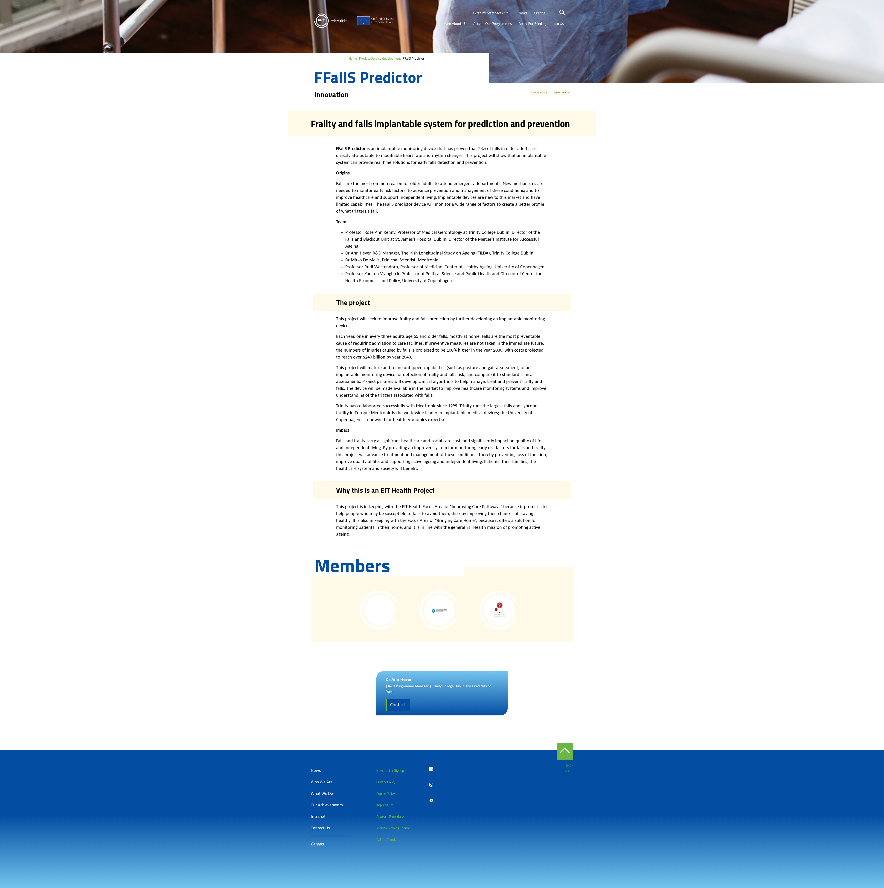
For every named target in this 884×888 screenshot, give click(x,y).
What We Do (322, 793)
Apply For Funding (533, 23)
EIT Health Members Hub (488, 13)
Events (539, 13)
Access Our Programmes (492, 23)
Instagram (431, 785)
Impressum (384, 805)
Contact (397, 705)
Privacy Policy (385, 782)
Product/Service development (380, 58)
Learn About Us (454, 23)
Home (353, 58)
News (522, 13)
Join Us (558, 23)
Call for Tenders (388, 839)
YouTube (431, 800)
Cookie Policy (385, 793)
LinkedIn (431, 769)
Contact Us (320, 828)
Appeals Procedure (390, 816)
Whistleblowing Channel (393, 828)
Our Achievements (327, 805)
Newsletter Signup (390, 770)
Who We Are (322, 782)
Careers (317, 844)
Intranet (318, 816)
